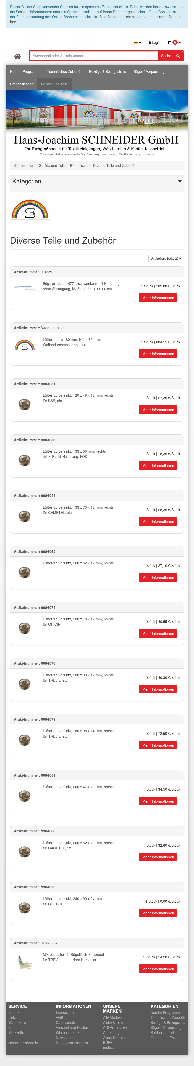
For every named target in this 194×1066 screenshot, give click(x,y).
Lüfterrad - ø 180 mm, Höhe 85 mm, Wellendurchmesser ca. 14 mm (72, 342)
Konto (13, 1027)
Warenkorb (17, 1022)
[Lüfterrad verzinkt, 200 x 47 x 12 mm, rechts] (24, 795)
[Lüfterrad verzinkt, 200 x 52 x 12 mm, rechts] (24, 851)
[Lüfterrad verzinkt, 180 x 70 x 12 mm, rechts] (24, 627)
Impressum (65, 1012)
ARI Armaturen (115, 1027)
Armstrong (111, 1032)
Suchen (168, 55)
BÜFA (107, 1042)
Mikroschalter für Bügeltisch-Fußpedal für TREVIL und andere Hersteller (73, 957)
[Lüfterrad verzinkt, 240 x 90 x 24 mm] (24, 907)
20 (165, 258)
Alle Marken (112, 1017)
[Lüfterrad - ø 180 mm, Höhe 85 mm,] (24, 345)
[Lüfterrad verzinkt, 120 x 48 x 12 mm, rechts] (24, 404)
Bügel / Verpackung (149, 71)
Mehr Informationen (158, 297)
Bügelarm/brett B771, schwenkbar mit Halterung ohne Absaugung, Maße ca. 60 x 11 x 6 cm (81, 286)
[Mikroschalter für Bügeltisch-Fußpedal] (24, 962)
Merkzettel (16, 1032)
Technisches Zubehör (64, 71)
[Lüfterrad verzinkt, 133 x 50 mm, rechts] (24, 460)
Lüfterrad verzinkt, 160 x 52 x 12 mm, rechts (78, 562)
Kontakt (14, 1012)
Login (156, 42)
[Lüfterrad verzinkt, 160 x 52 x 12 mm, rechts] (24, 571)
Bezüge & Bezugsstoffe (107, 71)
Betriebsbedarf (22, 83)
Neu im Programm (24, 71)
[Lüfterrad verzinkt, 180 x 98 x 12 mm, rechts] (24, 683)
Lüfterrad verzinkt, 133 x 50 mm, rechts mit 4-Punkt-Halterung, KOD (74, 454)
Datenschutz (66, 1022)
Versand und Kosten (72, 1027)
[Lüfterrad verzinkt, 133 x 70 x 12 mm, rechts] (24, 516)
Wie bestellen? (67, 1032)
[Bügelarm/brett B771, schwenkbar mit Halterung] (24, 291)
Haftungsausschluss (72, 1042)
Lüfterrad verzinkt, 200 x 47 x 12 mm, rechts (78, 786)
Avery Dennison (115, 1037)
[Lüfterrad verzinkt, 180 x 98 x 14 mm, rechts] (24, 739)
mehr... (108, 1047)
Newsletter (64, 1037)
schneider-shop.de (23, 1042)
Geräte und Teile (54, 83)
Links (12, 1017)
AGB (59, 1017)
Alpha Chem (113, 1022)
